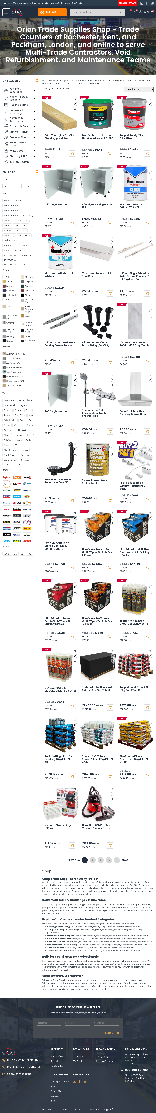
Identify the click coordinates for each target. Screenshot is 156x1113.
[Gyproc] (27, 484)
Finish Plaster (10, 455)
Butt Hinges (9, 464)
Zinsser (7, 445)
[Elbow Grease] (27, 496)
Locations (54, 1095)
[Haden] (17, 503)
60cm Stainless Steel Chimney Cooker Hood (133, 413)
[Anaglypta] (7, 528)
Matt (17, 445)
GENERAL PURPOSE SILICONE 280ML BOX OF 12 (60, 689)
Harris (25, 450)
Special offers (56, 1056)
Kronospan (18, 435)
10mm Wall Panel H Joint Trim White (96, 275)
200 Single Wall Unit (56, 411)
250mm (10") (10, 245)
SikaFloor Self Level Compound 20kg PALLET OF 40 (134, 759)
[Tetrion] (17, 477)
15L (17, 230)
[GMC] (17, 515)
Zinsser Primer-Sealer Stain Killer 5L (95, 482)
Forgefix (31, 435)
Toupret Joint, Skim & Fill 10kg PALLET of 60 (134, 689)
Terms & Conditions (105, 1060)
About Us (54, 1086)
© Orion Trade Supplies (102, 1109)
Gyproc (18, 410)
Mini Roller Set (11, 450)
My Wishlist (78, 1060)
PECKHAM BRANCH (136, 1049)
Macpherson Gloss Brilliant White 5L (131, 206)
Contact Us (55, 1091)
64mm (7, 200)
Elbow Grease (24, 430)
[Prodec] (7, 509)
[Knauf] (7, 541)
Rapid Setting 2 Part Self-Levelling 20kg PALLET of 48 (60, 759)
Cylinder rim (10, 420)
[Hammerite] (17, 522)
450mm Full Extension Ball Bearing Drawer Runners (60, 344)
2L (15, 553)
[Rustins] (7, 522)
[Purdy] (27, 528)
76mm (18, 200)
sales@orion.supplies (18, 3)
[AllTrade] (17, 528)
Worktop (18, 425)
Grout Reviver (10, 459)
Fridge (29, 440)
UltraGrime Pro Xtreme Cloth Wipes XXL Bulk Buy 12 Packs (97, 621)
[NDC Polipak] (7, 534)
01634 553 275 (78, 3)
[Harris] (7, 484)
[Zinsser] (27, 477)
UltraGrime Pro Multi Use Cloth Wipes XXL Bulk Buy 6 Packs (135, 552)
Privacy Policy (102, 1056)
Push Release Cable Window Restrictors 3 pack (132, 485)
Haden (18, 440)
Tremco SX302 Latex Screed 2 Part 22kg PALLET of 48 (97, 759)
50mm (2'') (28, 215)
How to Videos (57, 1065)
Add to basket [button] (72, 153)
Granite (30, 425)
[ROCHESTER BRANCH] (122, 1070)
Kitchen (22, 464)
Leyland (23, 405)
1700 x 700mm (11, 215)
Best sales (55, 1060)
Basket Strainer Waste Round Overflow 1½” (58, 481)
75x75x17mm (10, 260)
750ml (7, 225)
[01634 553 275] (3, 1067)
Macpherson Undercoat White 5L (59, 275)
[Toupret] (17, 484)
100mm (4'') (24, 220)
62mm (18, 250)
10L (29, 553)
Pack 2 (7, 240)
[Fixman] (7, 515)
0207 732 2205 (52, 3)
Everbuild (25, 455)
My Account (78, 1056)
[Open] (6, 12)
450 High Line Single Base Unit (97, 206)
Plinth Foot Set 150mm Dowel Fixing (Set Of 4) (96, 344)
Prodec (7, 410)
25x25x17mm (10, 255)
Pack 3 (17, 240)
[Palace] (27, 503)
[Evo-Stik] (27, 541)
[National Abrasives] (17, 534)
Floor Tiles (20, 415)
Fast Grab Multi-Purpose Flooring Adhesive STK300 (97, 137)
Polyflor (7, 440)
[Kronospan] (27, 490)
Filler (28, 410)
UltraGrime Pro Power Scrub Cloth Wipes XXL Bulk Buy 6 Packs (58, 621)
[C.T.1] (17, 541)
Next (125, 860)
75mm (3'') (9, 220)
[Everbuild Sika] (17, 490)
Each (25, 225)
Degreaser (9, 430)
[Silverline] (17, 496)
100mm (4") (24, 235)
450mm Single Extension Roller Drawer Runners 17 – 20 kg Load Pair (134, 276)
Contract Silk (10, 405)
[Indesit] (7, 503)
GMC (6, 435)
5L (24, 230)
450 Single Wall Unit (56, 204)
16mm (27, 265)
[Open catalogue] (42, 12)
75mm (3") (9, 235)
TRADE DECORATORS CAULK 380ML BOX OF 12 (134, 622)
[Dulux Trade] (27, 515)
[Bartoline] (17, 509)
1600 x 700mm (11, 205)
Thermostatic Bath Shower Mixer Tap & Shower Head (94, 413)
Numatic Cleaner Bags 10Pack (58, 827)
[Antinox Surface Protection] (27, 534)
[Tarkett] (27, 509)
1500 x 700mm (11, 210)
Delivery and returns (60, 1081)
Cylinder (25, 459)
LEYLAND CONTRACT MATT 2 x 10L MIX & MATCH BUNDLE (57, 546)
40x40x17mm (28, 255)
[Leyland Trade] (7, 477)
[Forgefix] (7, 496)
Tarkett (7, 415)
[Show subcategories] (34, 90)
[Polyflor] (7, 490)
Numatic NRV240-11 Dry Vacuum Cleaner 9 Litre (96, 827)
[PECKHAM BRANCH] (122, 1049)
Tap (30, 420)
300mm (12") (27, 245)
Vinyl (31, 415)
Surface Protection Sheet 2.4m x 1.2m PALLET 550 (97, 689)
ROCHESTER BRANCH (137, 1070)
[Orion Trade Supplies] (27, 522)
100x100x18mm (12, 265)
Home (45, 80)
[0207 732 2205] (3, 1060)
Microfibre (9, 400)
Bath (22, 420)
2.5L (16, 225)
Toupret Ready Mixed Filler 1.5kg (132, 137)
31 (118, 859)
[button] (113, 237)
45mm (7, 250)
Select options (72, 223)
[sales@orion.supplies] (3, 1073)
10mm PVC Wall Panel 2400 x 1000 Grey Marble (134, 344)
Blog (52, 1100)
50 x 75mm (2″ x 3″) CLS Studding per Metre (59, 137)
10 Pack (7, 230)
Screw (7, 425)
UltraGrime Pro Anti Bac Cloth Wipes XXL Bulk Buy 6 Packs (97, 552)
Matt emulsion (25, 400)
